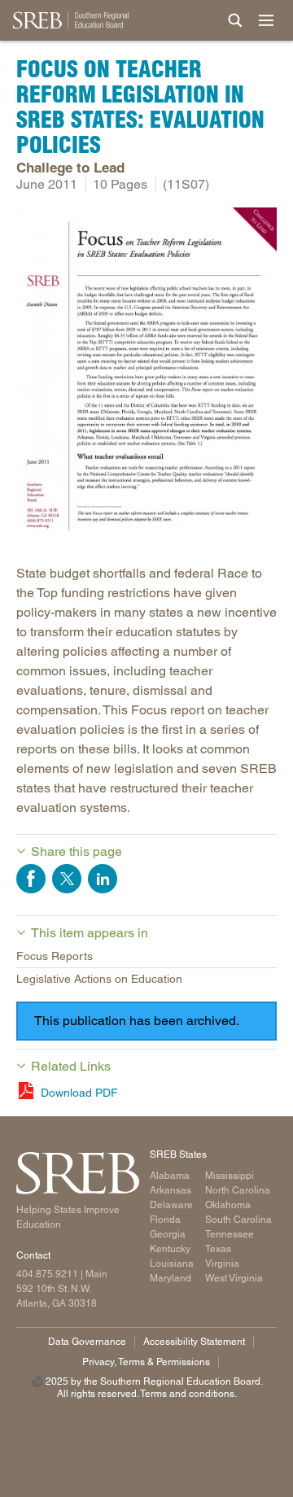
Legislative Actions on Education (99, 978)
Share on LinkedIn (102, 878)
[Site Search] (235, 20)
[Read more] (146, 378)
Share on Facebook (31, 878)
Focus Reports (54, 955)
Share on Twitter (66, 878)
